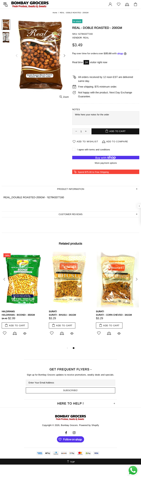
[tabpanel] (23, 297)
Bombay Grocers (30, 4)
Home (55, 13)
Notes (76, 109)
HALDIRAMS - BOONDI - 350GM (18, 315)
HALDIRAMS (8, 311)
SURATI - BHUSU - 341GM (62, 315)
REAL (86, 37)
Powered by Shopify (89, 425)
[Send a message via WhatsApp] (133, 470)
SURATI (53, 311)
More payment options (106, 163)
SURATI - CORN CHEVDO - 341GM (114, 315)
